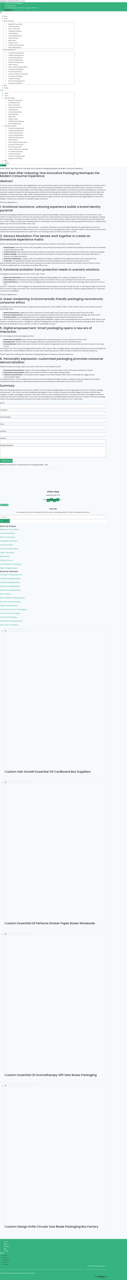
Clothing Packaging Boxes (10, 578)
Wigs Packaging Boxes (9, 605)
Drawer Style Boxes (7, 537)
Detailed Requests (6, 445)
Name (2, 403)
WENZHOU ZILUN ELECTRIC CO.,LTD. (12, 1)
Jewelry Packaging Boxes (10, 586)
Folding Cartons (6, 560)
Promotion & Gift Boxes (15, 83)
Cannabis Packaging (8, 617)
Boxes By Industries (10, 50)
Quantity (3, 431)
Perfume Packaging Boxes (10, 590)
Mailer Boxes (5, 556)
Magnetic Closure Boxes (9, 529)
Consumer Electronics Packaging (13, 609)
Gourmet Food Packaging (10, 602)
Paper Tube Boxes (7, 552)
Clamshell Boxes (6, 545)
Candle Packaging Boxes (10, 582)
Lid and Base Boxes (7, 533)
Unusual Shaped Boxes (9, 549)
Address (3, 438)
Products (6, 1246)
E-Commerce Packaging (10, 613)
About (5, 18)
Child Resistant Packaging (10, 564)
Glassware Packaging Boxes (11, 621)
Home (5, 16)
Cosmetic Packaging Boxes (11, 575)
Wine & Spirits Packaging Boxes (12, 598)
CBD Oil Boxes (5, 594)
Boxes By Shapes (9, 21)
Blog (5, 85)
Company (3, 410)
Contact (6, 88)
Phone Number (5, 417)
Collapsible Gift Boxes (8, 541)
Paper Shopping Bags (14, 47)
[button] (37, 90)
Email (2, 424)
